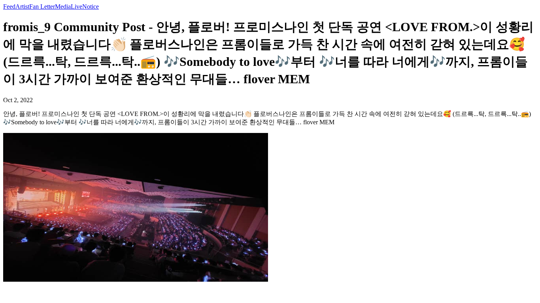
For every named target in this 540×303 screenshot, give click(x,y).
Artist (22, 6)
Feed (9, 6)
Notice (90, 6)
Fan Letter (42, 6)
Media (63, 6)
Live (76, 6)
